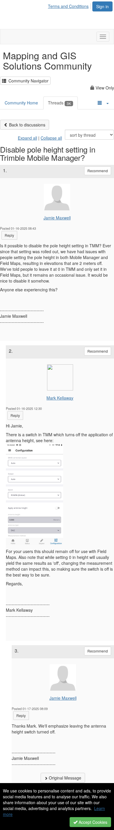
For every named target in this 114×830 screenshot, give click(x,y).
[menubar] (69, 5)
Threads (59, 103)
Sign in (102, 6)
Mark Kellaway (59, 398)
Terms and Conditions (68, 6)
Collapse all (51, 138)
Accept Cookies (92, 822)
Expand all (27, 138)
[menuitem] (69, 5)
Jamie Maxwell (57, 218)
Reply (9, 235)
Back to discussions (26, 125)
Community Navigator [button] (27, 81)
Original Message (64, 778)
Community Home (21, 103)
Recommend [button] (97, 170)
